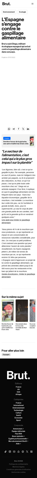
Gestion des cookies (18, 472)
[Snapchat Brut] (18, 452)
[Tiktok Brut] (5, 452)
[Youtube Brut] (14, 452)
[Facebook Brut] (23, 452)
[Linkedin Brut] (31, 452)
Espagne (6, 354)
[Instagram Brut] (10, 452)
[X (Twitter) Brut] (27, 452)
